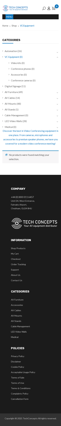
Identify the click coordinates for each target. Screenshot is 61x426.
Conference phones (21, 68)
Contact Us (16, 280)
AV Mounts (10, 103)
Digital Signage (13, 86)
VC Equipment (12, 56)
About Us (15, 275)
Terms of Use (17, 383)
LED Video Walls (13, 121)
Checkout (16, 259)
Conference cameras (21, 80)
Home (5, 26)
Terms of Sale (17, 377)
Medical (9, 127)
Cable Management (15, 115)
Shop (14, 26)
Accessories (17, 74)
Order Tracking (18, 264)
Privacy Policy (17, 356)
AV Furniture (11, 92)
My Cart (15, 253)
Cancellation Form (19, 399)
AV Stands (10, 109)
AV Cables (10, 97)
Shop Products (18, 248)
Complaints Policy (19, 393)
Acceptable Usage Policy (23, 372)
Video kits (16, 63)
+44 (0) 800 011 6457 (22, 197)
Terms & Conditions (20, 388)
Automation (11, 51)
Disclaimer (16, 361)
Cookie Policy (17, 367)
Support (15, 269)
